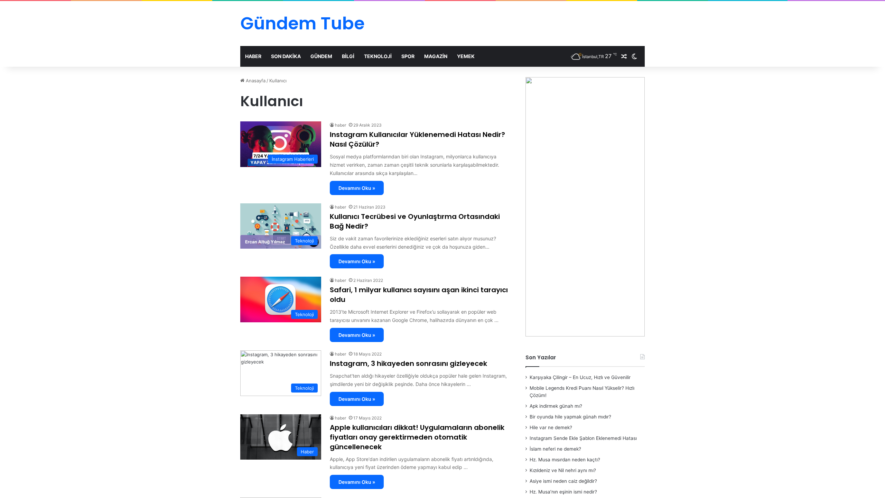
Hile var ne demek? (551, 427)
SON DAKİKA (286, 56)
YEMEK (466, 56)
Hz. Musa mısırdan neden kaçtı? (565, 459)
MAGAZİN (435, 56)
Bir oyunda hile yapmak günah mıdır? (570, 416)
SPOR (407, 56)
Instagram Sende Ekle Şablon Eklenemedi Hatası (583, 438)
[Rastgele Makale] (624, 56)
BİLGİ (348, 56)
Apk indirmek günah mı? (556, 406)
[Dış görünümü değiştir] (634, 56)
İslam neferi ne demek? (555, 449)
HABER (253, 56)
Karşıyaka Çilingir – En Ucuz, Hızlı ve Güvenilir (580, 377)
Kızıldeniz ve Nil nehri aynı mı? (563, 470)
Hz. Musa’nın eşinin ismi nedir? (563, 492)
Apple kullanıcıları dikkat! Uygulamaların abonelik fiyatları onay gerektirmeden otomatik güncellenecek (417, 437)
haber (340, 125)
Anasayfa (255, 80)
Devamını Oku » (356, 188)
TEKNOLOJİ (378, 56)
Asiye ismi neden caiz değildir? (563, 481)
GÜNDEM (321, 56)
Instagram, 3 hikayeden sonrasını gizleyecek (408, 363)
